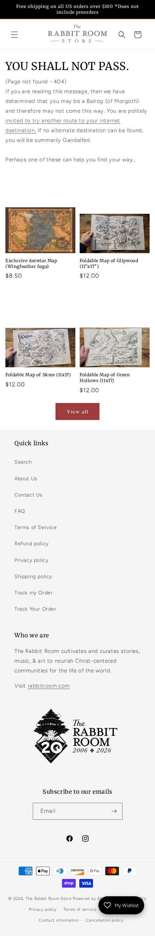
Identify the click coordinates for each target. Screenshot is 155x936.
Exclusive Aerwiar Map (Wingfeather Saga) (31, 263)
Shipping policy (33, 576)
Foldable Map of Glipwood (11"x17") (109, 263)
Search (23, 462)
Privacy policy (31, 560)
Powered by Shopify (92, 898)
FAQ (19, 511)
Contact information (59, 920)
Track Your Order (35, 609)
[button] (14, 35)
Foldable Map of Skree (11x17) (38, 374)
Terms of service (79, 909)
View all (77, 411)
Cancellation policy (104, 920)
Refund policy (31, 544)
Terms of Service (35, 527)
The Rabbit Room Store (49, 898)
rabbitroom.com (49, 685)
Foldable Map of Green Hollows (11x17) (105, 377)
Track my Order (33, 593)
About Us (25, 479)
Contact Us (28, 495)
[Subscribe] (114, 811)
